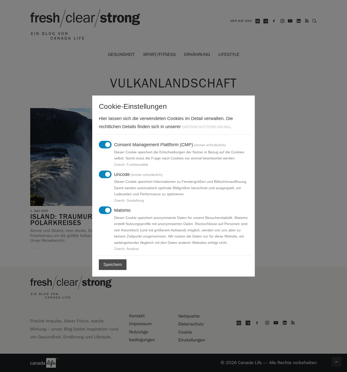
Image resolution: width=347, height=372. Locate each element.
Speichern (112, 264)
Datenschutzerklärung (206, 127)
